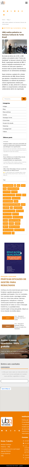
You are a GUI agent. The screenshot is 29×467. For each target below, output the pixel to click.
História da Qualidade (8, 201)
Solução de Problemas (19, 229)
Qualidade (11, 223)
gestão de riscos (7, 198)
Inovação (16, 201)
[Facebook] (4, 11)
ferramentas (14, 191)
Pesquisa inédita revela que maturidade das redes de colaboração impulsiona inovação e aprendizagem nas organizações (15, 145)
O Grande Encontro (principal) (10, 449)
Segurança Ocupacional (14, 226)
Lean (11, 207)
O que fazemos (5, 453)
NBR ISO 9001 (15, 213)
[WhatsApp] (7, 11)
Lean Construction (18, 207)
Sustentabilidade (7, 232)
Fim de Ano (18, 194)
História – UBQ (5, 446)
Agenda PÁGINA (6, 451)
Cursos (5, 115)
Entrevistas (6, 120)
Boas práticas (7, 112)
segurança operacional (8, 229)
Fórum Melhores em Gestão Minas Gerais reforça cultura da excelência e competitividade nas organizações (14, 158)
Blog (8, 19)
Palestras (5, 126)
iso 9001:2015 (6, 207)
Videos (5, 131)
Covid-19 (23, 185)
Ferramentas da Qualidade (9, 194)
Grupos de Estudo (16, 198)
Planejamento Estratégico (14, 220)
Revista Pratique (6, 444)
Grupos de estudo (8, 123)
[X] (11, 11)
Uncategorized (7, 129)
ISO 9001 (23, 204)
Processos (5, 223)
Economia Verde (6, 191)
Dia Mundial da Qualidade (13, 188)
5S (15, 185)
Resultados (17, 223)
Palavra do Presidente (17, 217)
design (4, 188)
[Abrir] (26, 2)
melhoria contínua (7, 213)
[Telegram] (22, 11)
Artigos (5, 106)
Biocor (18, 185)
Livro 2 (8, 326)
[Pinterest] (18, 11)
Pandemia (5, 220)
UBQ (13, 232)
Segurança (5, 226)
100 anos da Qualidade (8, 185)
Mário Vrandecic (19, 210)
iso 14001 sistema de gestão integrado (11, 204)
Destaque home (7, 117)
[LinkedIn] (15, 11)
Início (3, 19)
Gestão (24, 194)
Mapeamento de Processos (9, 210)
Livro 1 (8, 318)
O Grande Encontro (7, 217)
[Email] (4, 15)
